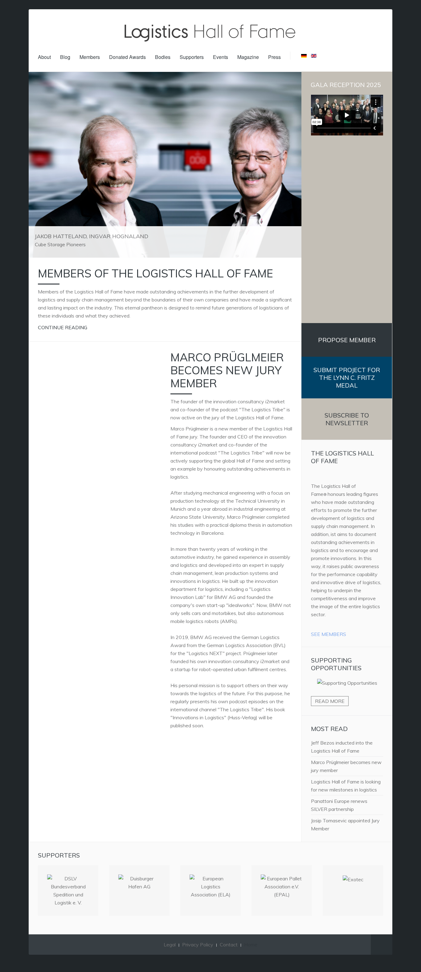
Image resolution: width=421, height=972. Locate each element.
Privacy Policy (197, 944)
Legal (170, 944)
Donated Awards (127, 56)
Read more (330, 701)
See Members (328, 634)
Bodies (162, 56)
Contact (229, 944)
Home (250, 944)
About (44, 56)
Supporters (192, 56)
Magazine (248, 56)
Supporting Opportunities (336, 664)
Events (220, 56)
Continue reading (62, 327)
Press (274, 56)
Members (90, 56)
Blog (65, 56)
